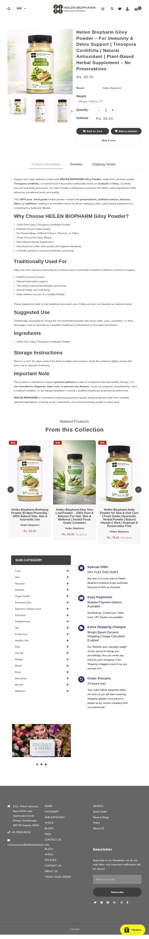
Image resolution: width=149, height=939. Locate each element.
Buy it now (109, 140)
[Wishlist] (119, 9)
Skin (17, 577)
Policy (96, 822)
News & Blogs (101, 817)
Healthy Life (22, 640)
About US (98, 828)
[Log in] (127, 9)
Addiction (20, 690)
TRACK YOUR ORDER (58, 876)
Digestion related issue (28, 608)
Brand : (80, 88)
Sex (17, 627)
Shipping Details (104, 164)
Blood (18, 665)
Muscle (19, 684)
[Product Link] (33, 446)
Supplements (22, 621)
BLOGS (49, 828)
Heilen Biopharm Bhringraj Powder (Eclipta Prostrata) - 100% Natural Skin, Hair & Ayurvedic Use (30, 514)
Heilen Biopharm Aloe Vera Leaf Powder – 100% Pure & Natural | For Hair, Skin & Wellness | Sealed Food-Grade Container (75, 516)
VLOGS (49, 822)
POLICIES (50, 859)
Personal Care (23, 602)
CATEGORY (52, 811)
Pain (17, 646)
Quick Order (100, 811)
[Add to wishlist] (40, 446)
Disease (19, 589)
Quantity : (83, 109)
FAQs (48, 834)
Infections (20, 615)
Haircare (20, 583)
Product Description (46, 164)
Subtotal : (83, 118)
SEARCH (98, 806)
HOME (48, 806)
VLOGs (49, 854)
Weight (19, 659)
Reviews (76, 164)
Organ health (22, 596)
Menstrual (20, 678)
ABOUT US (51, 871)
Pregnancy (21, 634)
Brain (18, 672)
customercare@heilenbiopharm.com (28, 844)
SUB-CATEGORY (55, 817)
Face (18, 570)
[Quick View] (26, 446)
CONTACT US (53, 839)
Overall (19, 653)
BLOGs (49, 848)
